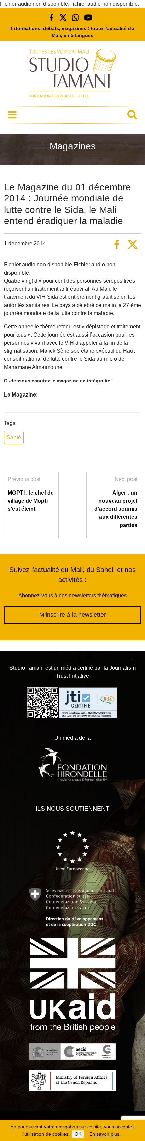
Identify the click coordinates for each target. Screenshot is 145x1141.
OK (78, 1134)
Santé (14, 437)
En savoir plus (104, 1134)
